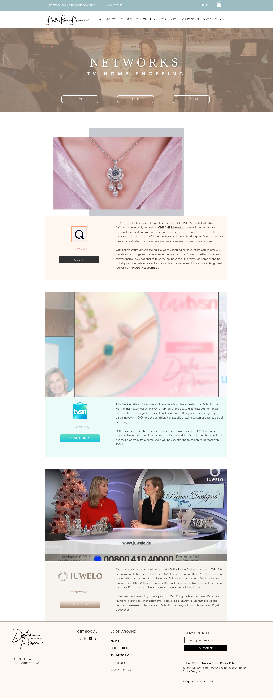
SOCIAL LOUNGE (122, 670)
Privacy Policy (228, 662)
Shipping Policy (209, 662)
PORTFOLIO (118, 662)
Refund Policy (191, 662)
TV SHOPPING (120, 655)
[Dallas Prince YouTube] (90, 638)
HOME (115, 640)
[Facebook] (85, 638)
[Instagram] (79, 638)
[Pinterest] (96, 638)
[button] (218, 4)
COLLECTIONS (120, 648)
